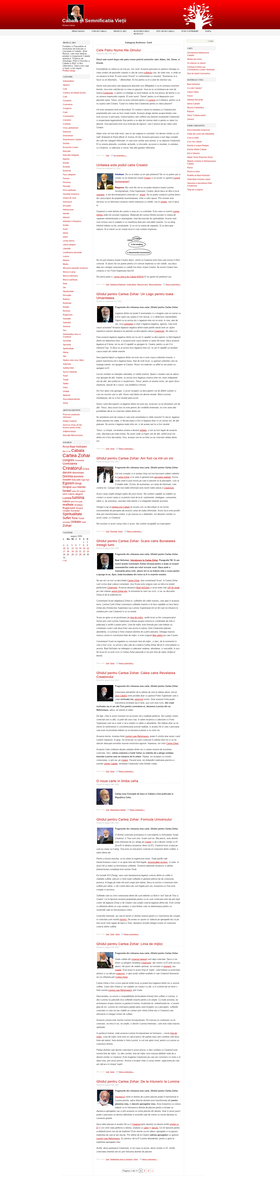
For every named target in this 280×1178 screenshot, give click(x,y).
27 (76, 554)
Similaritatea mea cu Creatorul (121, 1159)
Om (64, 287)
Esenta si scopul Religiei (198, 145)
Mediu (65, 264)
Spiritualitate (68, 348)
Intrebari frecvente (195, 100)
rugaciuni (120, 973)
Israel (65, 229)
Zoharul (190, 119)
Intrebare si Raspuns (72, 221)
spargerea (128, 324)
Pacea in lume (193, 171)
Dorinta (66, 143)
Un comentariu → (120, 155)
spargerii (100, 194)
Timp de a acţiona (195, 190)
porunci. (123, 919)
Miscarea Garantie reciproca (75, 268)
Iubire (65, 237)
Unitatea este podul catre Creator (122, 165)
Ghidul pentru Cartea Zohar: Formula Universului (134, 819)
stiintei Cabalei (111, 763)
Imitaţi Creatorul (70, 421)
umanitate (66, 522)
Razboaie (67, 303)
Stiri (64, 356)
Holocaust (67, 202)
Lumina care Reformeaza (120, 990)
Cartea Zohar (76, 455)
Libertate (67, 248)
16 (88, 548)
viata (84, 522)
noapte (118, 970)
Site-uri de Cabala (165, 31)
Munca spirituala (70, 280)
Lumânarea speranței (72, 252)
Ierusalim (67, 206)
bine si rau (67, 451)
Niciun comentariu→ (173, 284)
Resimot (66, 311)
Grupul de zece (69, 198)
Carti (65, 97)
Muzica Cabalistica (195, 107)
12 (72, 548)
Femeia (66, 178)
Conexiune (68, 104)
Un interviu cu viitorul (196, 63)
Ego (87, 480)
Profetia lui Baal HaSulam (198, 175)
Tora (74, 518)
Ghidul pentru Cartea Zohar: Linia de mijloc (129, 944)
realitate (68, 504)
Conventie (79, 460)
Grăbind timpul (69, 431)
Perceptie (67, 295)
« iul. (65, 560)
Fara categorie (69, 174)
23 (88, 551)
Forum (190, 96)
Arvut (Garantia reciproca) (198, 130)
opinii (72, 502)
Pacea (190, 167)
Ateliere (66, 85)
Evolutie (66, 167)
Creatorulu (146, 963)
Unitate (66, 391)
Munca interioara (70, 276)
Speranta (67, 345)
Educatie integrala (71, 155)
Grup (78, 483)
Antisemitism (68, 81)
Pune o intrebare (189, 31)
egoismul (139, 699)
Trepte (66, 380)
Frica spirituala (69, 190)
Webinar (66, 395)
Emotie (66, 163)
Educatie (67, 151)
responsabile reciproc (158, 862)
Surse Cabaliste (70, 372)
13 (76, 548)
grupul (142, 194)
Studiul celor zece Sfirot (73, 360)
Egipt (83, 480)
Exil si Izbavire (193, 153)
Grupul (67, 487)
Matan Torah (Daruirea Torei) (200, 157)
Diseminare (68, 136)
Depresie (67, 132)
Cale (65, 89)
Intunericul (120, 1097)
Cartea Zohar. (172, 743)
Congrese (67, 108)
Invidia (66, 225)
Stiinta (65, 352)
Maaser (66, 260)
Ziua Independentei (71, 399)
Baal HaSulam (78, 446)
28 (80, 554)
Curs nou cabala (194, 142)
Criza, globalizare (70, 128)
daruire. (155, 1128)
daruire (67, 472)
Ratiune (66, 299)
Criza (85, 468)
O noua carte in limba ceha (117, 781)
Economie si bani (70, 147)
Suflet (67, 518)
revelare (78, 505)
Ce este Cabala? (194, 88)
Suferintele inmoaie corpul (198, 179)
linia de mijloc (136, 617)
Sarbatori (67, 322)
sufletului (148, 72)
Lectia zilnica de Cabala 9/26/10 (129, 277)
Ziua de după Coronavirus (198, 73)
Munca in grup (69, 272)
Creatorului (108, 93)
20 (76, 551)
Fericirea (67, 182)
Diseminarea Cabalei (72, 139)
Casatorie (67, 100)
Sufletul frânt (68, 368)
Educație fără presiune (73, 435)
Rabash (190, 111)
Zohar (65, 403)
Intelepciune (68, 210)
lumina (78, 497)
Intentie (66, 213)
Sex (64, 330)
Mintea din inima (194, 59)
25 (68, 554)
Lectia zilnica (68, 241)
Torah (65, 376)
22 (84, 551)
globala (143, 430)
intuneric (167, 966)
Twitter (66, 383)
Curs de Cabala (99, 31)
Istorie (65, 233)
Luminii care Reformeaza (137, 736)
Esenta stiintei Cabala (196, 149)
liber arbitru (157, 635)
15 (84, 548)
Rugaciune (68, 315)
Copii (65, 112)
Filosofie (66, 186)
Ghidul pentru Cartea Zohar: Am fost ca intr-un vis (134, 458)
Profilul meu (120, 31)
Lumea (66, 256)
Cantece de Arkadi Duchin (74, 93)
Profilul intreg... (70, 70)
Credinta (66, 124)
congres (68, 460)
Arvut (66, 446)
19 (72, 551)
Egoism (66, 159)
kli (78, 491)
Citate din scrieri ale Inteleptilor (200, 134)
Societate (67, 341)
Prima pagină (78, 31)
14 (80, 548)
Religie (66, 307)
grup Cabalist (121, 695)
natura (66, 501)
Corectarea (70, 463)
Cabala (77, 450)
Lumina (151, 100)
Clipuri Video (193, 92)
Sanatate (67, 319)
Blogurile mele (141, 31)
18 (68, 551)
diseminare (78, 472)
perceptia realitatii (162, 477)
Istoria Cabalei (193, 104)
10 (64, 548)
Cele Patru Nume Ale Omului (118, 50)
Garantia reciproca (71, 194)
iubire (146, 1128)
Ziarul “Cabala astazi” (196, 115)
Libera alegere (69, 245)
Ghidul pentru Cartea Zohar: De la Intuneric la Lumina (137, 1081)
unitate (164, 202)
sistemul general (139, 959)
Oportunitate (68, 291)
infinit (74, 487)
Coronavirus (68, 116)
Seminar (66, 326)
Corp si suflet (193, 138)
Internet (66, 217)
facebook (67, 171)
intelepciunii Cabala (120, 507)
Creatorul (67, 120)
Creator (147, 178)
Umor (65, 387)
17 (64, 551)
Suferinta (67, 364)
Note (65, 283)
